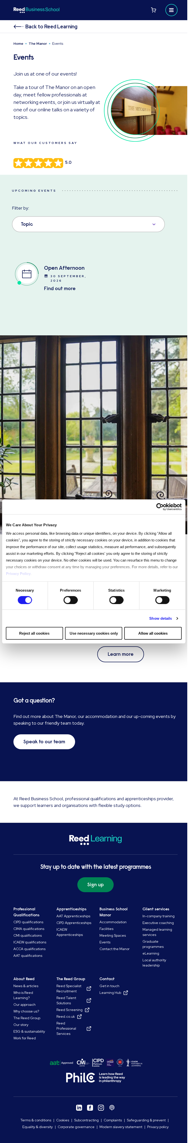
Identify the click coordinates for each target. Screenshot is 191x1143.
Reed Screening (69, 1010)
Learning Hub (110, 992)
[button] (171, 10)
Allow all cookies (153, 633)
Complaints (113, 1120)
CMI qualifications (27, 935)
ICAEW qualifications (29, 942)
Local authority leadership (154, 962)
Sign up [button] (95, 884)
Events (104, 942)
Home (18, 43)
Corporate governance (76, 1127)
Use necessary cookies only (94, 633)
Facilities (106, 928)
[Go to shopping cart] (153, 10)
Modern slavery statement (120, 1127)
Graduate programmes (153, 944)
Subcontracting (86, 1120)
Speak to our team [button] (44, 742)
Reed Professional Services (66, 1028)
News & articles (25, 986)
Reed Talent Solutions (66, 1000)
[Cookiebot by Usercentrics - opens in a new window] (160, 507)
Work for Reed (24, 1038)
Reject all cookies (34, 633)
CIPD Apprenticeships (73, 923)
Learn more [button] (121, 654)
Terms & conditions (35, 1120)
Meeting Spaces (112, 935)
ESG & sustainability (29, 1031)
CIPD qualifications (28, 922)
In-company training (159, 916)
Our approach (24, 1004)
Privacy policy (158, 1127)
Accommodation (113, 922)
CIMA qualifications (28, 928)
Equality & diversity (37, 1127)
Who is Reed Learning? (23, 995)
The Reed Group (26, 1018)
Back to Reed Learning (51, 27)
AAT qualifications (27, 955)
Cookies (62, 1120)
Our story (20, 1024)
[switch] (70, 600)
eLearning (151, 953)
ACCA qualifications (29, 949)
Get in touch (109, 986)
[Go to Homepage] (53, 10)
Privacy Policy (18, 573)
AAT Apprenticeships (73, 916)
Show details (160, 618)
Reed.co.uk (65, 1016)
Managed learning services (157, 932)
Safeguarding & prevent (146, 1120)
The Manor (38, 43)
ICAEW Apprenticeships (69, 932)
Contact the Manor (114, 949)
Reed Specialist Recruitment (68, 988)
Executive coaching (158, 923)
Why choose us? (26, 1011)
